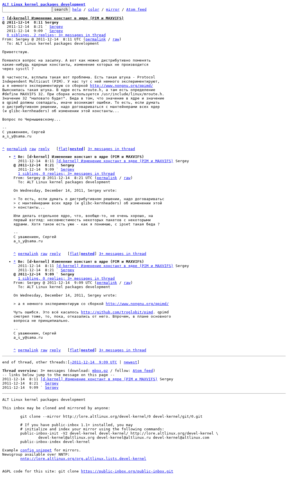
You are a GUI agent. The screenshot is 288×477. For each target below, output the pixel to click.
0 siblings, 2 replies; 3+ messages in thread (56, 35)
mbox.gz (100, 371)
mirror (113, 9)
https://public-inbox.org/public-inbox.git (127, 471)
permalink (96, 39)
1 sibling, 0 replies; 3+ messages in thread (66, 173)
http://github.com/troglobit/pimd (117, 312)
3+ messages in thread (111, 149)
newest (130, 362)
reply (44, 149)
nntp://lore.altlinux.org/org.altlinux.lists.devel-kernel (83, 458)
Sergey (56, 26)
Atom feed (136, 9)
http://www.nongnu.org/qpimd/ (121, 85)
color (93, 9)
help (76, 9)
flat (63, 149)
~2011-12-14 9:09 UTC (93, 362)
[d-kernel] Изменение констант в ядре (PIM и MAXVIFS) (114, 161)
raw (115, 39)
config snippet (36, 450)
